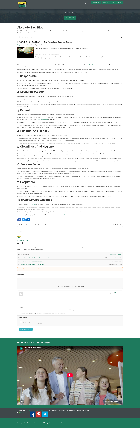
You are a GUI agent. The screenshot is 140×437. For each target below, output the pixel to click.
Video (85, 4)
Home (62, 4)
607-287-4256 (70, 18)
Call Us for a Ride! (116, 2)
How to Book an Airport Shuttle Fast (110, 224)
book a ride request (59, 214)
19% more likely (23, 160)
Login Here (118, 293)
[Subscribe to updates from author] (18, 243)
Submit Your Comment (25, 329)
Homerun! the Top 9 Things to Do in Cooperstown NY (33, 224)
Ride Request (96, 2)
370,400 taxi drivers (93, 64)
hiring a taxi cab (31, 204)
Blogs (19, 45)
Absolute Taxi (25, 45)
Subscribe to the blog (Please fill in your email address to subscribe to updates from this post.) (43, 313)
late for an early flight (42, 119)
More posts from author (116, 254)
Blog (69, 4)
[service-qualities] (25, 52)
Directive (63, 423)
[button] (121, 37)
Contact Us (77, 4)
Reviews (105, 2)
